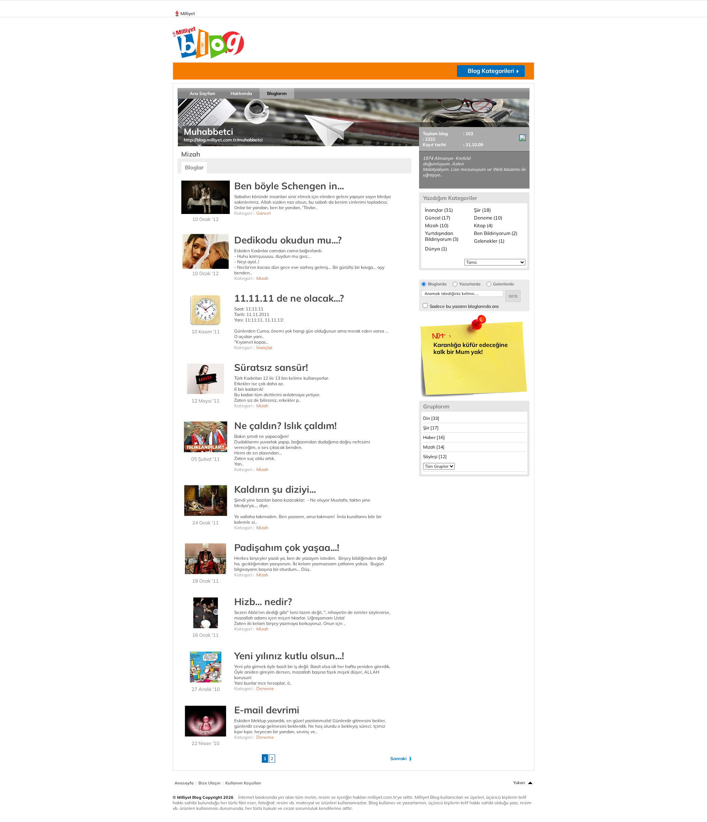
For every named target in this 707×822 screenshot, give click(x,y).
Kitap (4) (483, 225)
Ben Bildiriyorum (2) (495, 233)
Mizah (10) (437, 225)
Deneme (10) (488, 218)
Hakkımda (241, 93)
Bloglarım (277, 93)
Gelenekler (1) (489, 241)
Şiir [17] (431, 428)
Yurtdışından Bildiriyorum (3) (441, 236)
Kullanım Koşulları (243, 783)
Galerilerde (503, 284)
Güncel (263, 213)
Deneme (265, 688)
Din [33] (431, 418)
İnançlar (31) (439, 210)
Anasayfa (184, 783)
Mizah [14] (433, 447)
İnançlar (264, 347)
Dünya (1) (436, 249)
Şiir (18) (482, 210)
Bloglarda (437, 284)
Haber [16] (434, 437)
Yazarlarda (470, 284)
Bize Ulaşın (209, 783)
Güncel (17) (437, 218)
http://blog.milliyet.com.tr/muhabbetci (223, 140)
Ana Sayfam (202, 93)
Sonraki (398, 758)
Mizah (262, 278)
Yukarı (519, 782)
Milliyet (187, 13)
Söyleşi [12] (435, 456)
